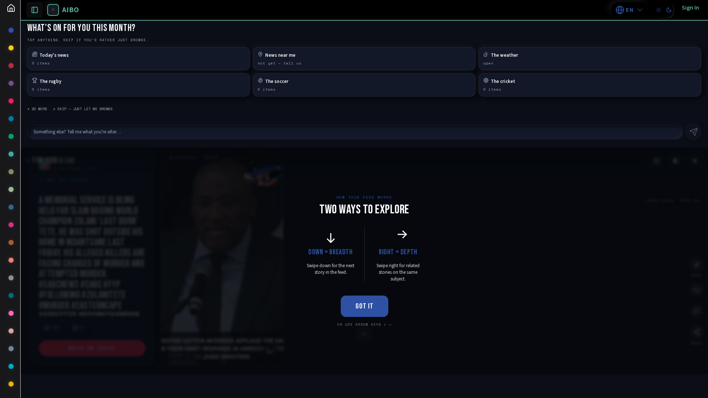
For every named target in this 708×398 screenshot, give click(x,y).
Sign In (690, 8)
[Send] (693, 132)
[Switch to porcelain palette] (658, 10)
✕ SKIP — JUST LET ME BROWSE (83, 109)
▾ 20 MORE (37, 109)
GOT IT (364, 306)
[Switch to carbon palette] (669, 10)
